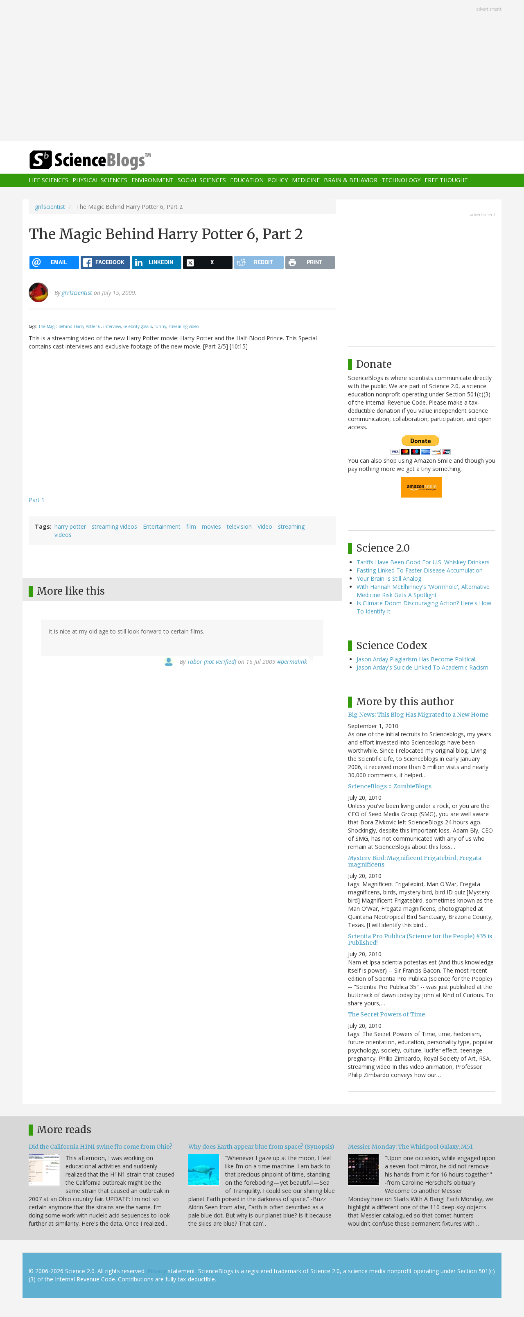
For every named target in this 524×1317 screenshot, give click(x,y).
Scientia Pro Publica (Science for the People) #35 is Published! (420, 939)
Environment (152, 180)
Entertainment (162, 526)
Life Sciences (48, 180)
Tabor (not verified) (211, 661)
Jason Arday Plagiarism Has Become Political (416, 659)
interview (112, 326)
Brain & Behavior (350, 180)
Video (264, 526)
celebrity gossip (138, 326)
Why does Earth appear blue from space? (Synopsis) (261, 1146)
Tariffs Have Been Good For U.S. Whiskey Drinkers (423, 562)
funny (160, 326)
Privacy (156, 1271)
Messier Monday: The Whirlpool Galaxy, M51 (410, 1146)
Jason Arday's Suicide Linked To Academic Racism (422, 667)
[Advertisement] (262, 71)
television (239, 526)
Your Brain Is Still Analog (389, 578)
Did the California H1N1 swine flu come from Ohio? (100, 1146)
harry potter (70, 526)
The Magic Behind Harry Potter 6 (69, 326)
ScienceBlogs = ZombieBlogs (389, 786)
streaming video (184, 326)
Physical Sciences (99, 180)
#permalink (292, 661)
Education (247, 180)
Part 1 (37, 500)
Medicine (306, 180)
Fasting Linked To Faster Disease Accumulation (420, 570)
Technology (401, 180)
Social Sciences (202, 180)
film (191, 526)
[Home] (106, 160)
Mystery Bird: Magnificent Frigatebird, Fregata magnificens (414, 861)
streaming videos (114, 526)
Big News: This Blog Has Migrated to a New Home (418, 714)
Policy (278, 180)
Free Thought (446, 180)
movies (211, 526)
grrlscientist (50, 206)
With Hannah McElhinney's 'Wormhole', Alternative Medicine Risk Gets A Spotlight (423, 591)
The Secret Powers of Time (386, 1014)
